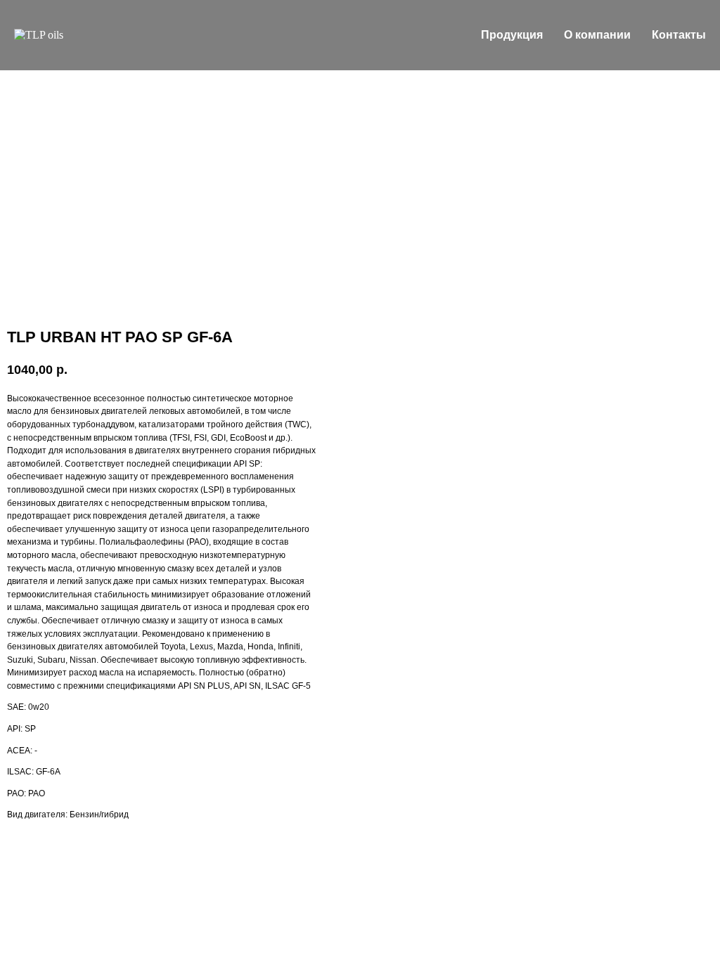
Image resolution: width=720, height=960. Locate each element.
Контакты (679, 35)
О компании (597, 35)
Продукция (512, 35)
